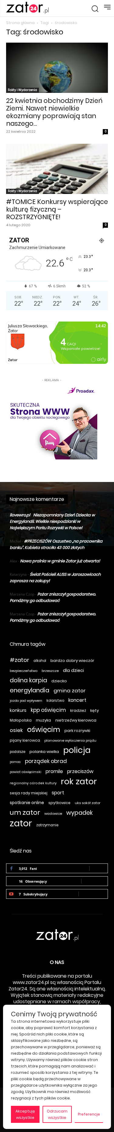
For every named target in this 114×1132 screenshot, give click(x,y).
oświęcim (43, 729)
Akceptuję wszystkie (25, 1114)
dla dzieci (73, 670)
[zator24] (27, 8)
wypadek (79, 813)
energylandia (29, 690)
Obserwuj (94, 881)
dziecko (59, 681)
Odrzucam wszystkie (57, 1114)
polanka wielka (44, 751)
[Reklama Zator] (51, 421)
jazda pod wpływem (26, 700)
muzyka (43, 720)
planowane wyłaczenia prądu (70, 740)
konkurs (18, 710)
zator (21, 823)
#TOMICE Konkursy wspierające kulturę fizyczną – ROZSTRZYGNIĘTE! (57, 209)
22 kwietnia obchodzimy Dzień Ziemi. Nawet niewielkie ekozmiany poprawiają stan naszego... (54, 112)
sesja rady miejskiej (28, 793)
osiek (16, 730)
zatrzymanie (47, 825)
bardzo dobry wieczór (72, 660)
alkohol (39, 660)
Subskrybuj (93, 893)
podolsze (17, 751)
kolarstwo (55, 700)
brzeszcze (50, 670)
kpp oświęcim (48, 710)
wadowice (53, 813)
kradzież (78, 710)
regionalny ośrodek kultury (33, 783)
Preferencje (89, 1114)
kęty (94, 710)
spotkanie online (27, 803)
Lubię (98, 868)
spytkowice (59, 802)
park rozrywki (77, 730)
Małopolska (21, 720)
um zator (25, 812)
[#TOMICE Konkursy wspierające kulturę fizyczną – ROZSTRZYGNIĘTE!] (57, 169)
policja (77, 750)
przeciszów (80, 771)
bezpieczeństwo (23, 670)
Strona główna (20, 22)
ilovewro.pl (20, 515)
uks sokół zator (87, 802)
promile (54, 771)
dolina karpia (28, 680)
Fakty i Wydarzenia (22, 90)
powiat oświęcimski (25, 772)
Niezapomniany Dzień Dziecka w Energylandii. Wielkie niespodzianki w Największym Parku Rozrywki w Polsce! (52, 521)
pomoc (15, 762)
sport (58, 792)
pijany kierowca (25, 740)
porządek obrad (46, 761)
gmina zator (70, 690)
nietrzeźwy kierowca (75, 720)
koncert (77, 700)
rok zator (79, 781)
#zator (19, 660)
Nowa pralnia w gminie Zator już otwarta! (60, 561)
